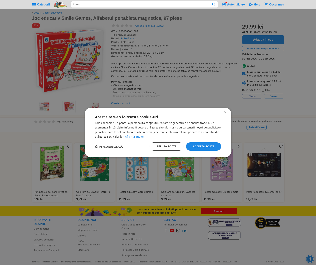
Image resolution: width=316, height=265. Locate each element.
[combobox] (144, 4)
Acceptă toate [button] (203, 146)
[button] (109, 147)
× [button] (225, 112)
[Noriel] (60, 4)
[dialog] (158, 132)
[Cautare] (213, 4)
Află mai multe (134, 136)
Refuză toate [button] (166, 146)
